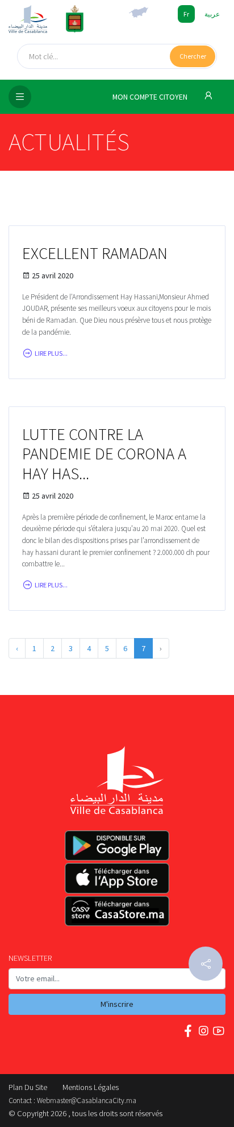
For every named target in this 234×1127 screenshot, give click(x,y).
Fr (186, 14)
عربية (212, 14)
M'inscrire (117, 1004)
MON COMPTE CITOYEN (150, 97)
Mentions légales (90, 1087)
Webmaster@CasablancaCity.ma (86, 1100)
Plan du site (28, 1087)
